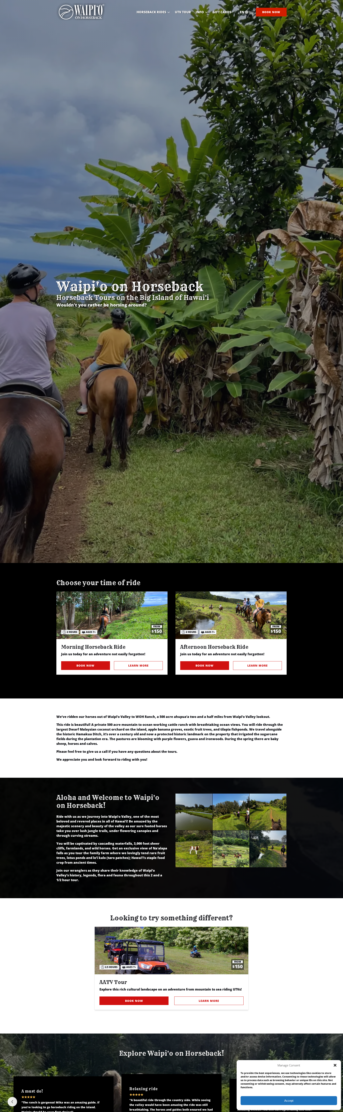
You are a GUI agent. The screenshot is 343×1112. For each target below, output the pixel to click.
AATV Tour (113, 982)
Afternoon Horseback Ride (214, 647)
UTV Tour (183, 12)
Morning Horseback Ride (93, 647)
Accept (288, 1100)
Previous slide (12, 1101)
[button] (335, 1065)
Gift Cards (222, 12)
